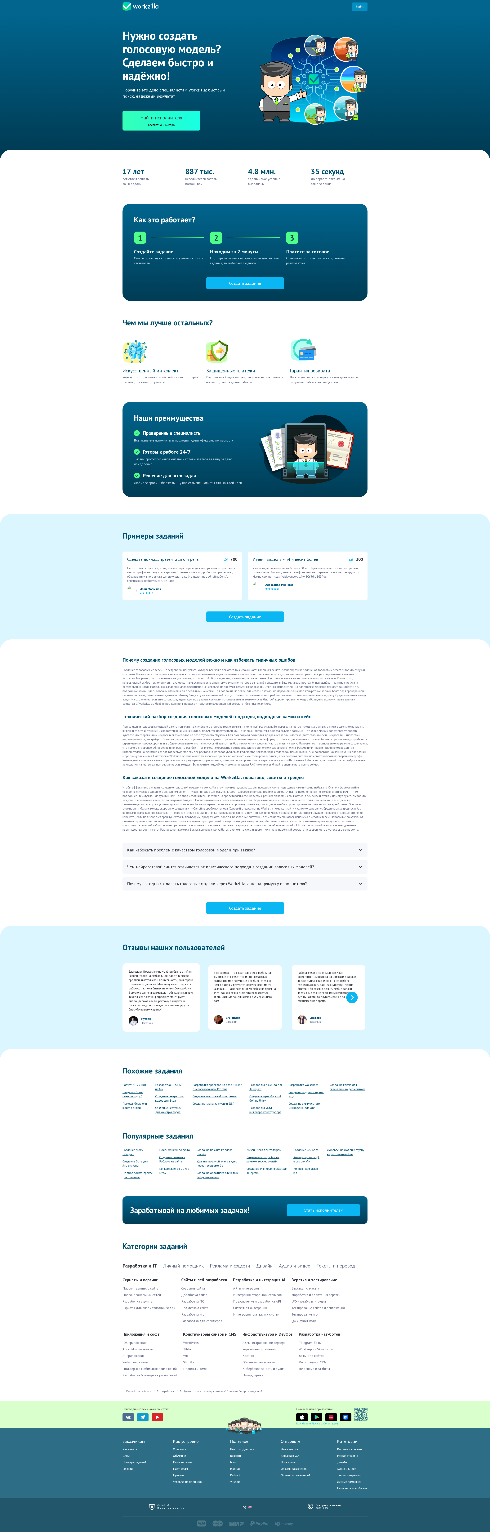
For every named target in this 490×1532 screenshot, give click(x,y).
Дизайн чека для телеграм (264, 1150)
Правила (178, 1475)
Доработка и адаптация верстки (316, 1295)
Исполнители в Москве (352, 1488)
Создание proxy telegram (132, 1152)
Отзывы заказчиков (294, 1469)
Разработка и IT (348, 1456)
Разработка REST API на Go (169, 1087)
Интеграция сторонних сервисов (257, 1295)
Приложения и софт (141, 1334)
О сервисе (179, 1449)
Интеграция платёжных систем (256, 1314)
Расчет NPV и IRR (134, 1085)
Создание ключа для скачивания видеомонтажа (347, 1087)
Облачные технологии (259, 1362)
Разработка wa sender (303, 1085)
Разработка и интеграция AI (259, 1279)
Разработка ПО (192, 1301)
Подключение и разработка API (257, 1301)
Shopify (188, 1362)
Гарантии (128, 1469)
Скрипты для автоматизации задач (148, 1308)
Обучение (179, 1456)
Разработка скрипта (137, 1301)
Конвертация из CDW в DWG (174, 1171)
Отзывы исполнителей (295, 1475)
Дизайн (342, 1462)
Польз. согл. (288, 1462)
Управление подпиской (188, 1482)
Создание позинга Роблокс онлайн (214, 1152)
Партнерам (180, 1469)
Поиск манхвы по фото (174, 1150)
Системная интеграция (250, 1308)
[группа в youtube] (157, 1417)
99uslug (235, 1482)
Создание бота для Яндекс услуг (135, 1163)
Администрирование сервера (264, 1342)
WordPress (191, 1342)
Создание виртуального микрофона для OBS (304, 1106)
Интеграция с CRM (313, 1362)
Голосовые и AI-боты (314, 1368)
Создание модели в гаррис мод (306, 1094)
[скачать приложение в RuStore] (345, 1417)
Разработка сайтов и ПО (140, 1391)
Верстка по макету (305, 1288)
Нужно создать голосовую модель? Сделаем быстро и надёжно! (222, 1391)
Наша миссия (289, 1449)
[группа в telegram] (143, 1417)
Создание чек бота (305, 1150)
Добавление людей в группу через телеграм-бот (345, 1152)
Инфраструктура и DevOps (268, 1334)
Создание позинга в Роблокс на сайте (172, 1159)
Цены (126, 1456)
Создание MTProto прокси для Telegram (267, 1171)
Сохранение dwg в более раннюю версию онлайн (263, 1159)
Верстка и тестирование (314, 1279)
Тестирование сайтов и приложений (318, 1308)
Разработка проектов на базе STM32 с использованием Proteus (217, 1087)
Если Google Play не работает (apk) (317, 1423)
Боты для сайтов (311, 1355)
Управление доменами (259, 1349)
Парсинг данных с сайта (140, 1288)
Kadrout (235, 1475)
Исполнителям (182, 1462)
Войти (359, 6)
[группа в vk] (128, 1417)
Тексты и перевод (349, 1475)
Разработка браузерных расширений (149, 1375)
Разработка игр (192, 1314)
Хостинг (248, 1355)
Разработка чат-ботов (319, 1334)
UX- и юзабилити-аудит (309, 1301)
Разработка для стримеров (201, 1321)
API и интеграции (246, 1288)
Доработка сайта (194, 1295)
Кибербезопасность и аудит (264, 1368)
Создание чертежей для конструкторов (168, 1110)
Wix (186, 1355)
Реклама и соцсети (349, 1449)
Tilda (187, 1349)
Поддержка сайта (194, 1308)
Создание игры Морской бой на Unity (265, 1098)
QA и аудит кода (304, 1321)
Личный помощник (349, 1482)
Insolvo (235, 1469)
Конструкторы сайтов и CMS (209, 1334)
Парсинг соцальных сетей (141, 1295)
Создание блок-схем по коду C (132, 1094)
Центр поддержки (242, 1449)
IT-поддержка (253, 1375)
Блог (233, 1462)
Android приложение (137, 1349)
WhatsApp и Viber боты (316, 1349)
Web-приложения (135, 1362)
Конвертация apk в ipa (305, 1171)
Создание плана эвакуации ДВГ (213, 1103)
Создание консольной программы (215, 1096)
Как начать (129, 1449)
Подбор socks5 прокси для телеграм (137, 1175)
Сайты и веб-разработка (204, 1279)
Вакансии (236, 1456)
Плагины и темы (195, 1368)
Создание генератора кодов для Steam (169, 1098)
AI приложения (133, 1355)
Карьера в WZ (290, 1456)
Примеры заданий (134, 1462)
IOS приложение (134, 1342)
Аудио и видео (346, 1469)
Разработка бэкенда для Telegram (265, 1087)
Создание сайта (193, 1288)
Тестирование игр (305, 1314)
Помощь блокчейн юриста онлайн (134, 1106)
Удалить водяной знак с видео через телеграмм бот (217, 1163)
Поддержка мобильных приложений (149, 1368)
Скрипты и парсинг (140, 1279)
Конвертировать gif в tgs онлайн (306, 1159)
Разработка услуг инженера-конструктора (265, 1110)
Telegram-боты (310, 1342)
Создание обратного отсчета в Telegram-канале (217, 1175)
